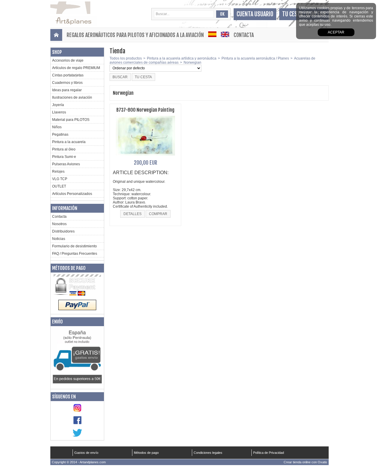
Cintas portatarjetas (67, 75)
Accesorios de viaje (67, 60)
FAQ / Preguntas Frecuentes (74, 253)
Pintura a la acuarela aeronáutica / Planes (255, 58)
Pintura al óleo (64, 149)
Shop (57, 52)
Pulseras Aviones (66, 164)
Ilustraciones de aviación (72, 97)
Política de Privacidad (268, 452)
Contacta (244, 35)
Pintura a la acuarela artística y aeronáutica (181, 58)
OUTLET (59, 186)
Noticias (58, 239)
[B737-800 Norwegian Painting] (145, 157)
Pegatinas (60, 134)
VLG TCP (59, 179)
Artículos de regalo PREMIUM (76, 68)
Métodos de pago (69, 268)
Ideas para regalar (67, 90)
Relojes (58, 171)
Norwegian (192, 62)
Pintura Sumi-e (64, 157)
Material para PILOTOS (70, 120)
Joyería (58, 105)
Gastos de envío (86, 452)
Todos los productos (126, 58)
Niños (57, 127)
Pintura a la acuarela (69, 142)
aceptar (336, 32)
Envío (57, 322)
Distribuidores (63, 231)
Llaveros (59, 112)
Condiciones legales (208, 452)
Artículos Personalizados (72, 194)
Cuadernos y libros (67, 83)
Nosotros (59, 224)
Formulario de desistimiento (74, 246)
